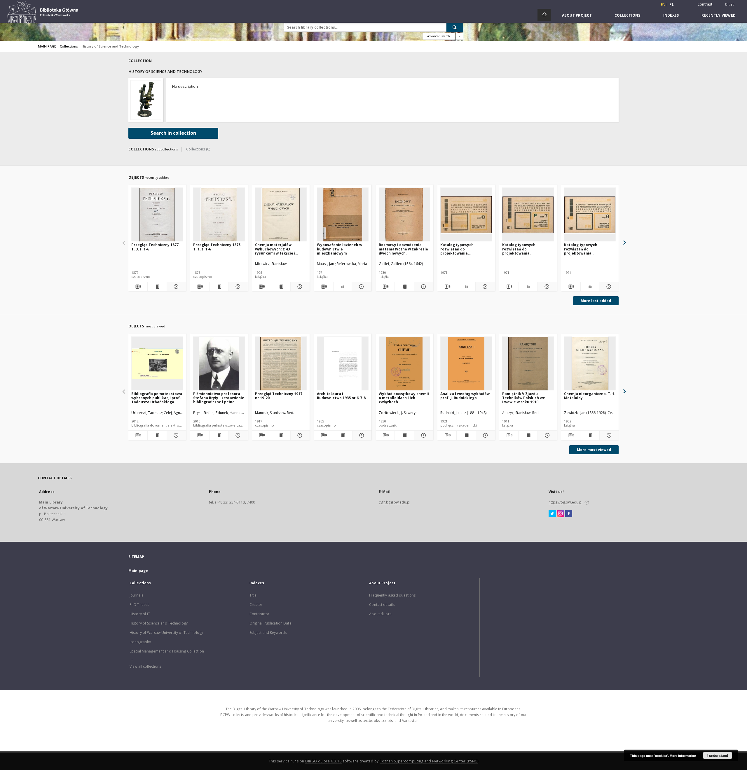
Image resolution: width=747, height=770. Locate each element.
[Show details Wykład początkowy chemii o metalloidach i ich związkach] (422, 435)
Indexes (671, 15)
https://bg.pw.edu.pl (565, 502)
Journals (136, 595)
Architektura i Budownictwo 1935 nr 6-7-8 (341, 395)
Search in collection (173, 133)
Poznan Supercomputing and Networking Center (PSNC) (429, 761)
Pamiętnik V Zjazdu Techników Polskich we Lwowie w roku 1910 (523, 397)
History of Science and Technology (159, 623)
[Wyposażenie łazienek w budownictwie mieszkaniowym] (342, 215)
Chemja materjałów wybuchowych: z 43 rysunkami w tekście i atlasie (275, 248)
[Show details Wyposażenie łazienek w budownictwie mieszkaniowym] (360, 286)
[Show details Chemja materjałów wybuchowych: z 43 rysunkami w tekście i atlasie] (299, 286)
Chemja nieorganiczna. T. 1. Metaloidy (589, 395)
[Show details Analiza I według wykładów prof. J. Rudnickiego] (484, 435)
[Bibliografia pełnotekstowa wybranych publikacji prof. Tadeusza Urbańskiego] (157, 364)
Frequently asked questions (392, 595)
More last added (596, 300)
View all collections (145, 666)
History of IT (140, 613)
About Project (577, 15)
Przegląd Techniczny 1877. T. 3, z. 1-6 (155, 246)
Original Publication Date (270, 623)
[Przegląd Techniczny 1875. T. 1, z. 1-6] (219, 215)
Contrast (704, 4)
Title (253, 595)
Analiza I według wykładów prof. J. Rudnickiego (465, 395)
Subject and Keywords (268, 632)
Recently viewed (718, 15)
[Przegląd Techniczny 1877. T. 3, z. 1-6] (157, 215)
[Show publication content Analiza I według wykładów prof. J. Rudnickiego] (466, 435)
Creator (256, 604)
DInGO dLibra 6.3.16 (323, 761)
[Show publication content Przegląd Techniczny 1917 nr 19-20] (280, 435)
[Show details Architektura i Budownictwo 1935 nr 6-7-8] (361, 435)
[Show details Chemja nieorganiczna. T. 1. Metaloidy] (608, 435)
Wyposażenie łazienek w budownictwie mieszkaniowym (339, 248)
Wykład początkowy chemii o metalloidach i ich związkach (404, 397)
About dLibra (380, 613)
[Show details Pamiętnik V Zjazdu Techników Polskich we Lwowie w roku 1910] (546, 435)
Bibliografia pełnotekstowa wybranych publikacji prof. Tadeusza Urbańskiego (156, 397)
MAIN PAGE (47, 46)
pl (672, 4)
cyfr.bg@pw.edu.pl (394, 502)
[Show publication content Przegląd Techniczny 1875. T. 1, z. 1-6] (219, 286)
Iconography (140, 641)
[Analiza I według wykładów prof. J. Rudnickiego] (466, 364)
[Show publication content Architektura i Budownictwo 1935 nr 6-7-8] (342, 435)
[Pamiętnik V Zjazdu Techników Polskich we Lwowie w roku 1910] (528, 364)
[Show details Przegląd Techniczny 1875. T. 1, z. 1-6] (237, 286)
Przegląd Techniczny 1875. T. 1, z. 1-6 (217, 246)
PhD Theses (139, 604)
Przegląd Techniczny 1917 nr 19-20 (278, 395)
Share (729, 4)
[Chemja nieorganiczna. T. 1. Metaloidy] (589, 364)
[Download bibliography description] (137, 286)
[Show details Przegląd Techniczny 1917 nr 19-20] (299, 435)
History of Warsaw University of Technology (166, 632)
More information (683, 755)
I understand (717, 755)
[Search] (454, 27)
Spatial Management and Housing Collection (167, 651)
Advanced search (438, 36)
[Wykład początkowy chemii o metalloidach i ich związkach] (404, 364)
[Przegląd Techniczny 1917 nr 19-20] (280, 364)
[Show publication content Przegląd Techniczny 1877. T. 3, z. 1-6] (157, 286)
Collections (627, 15)
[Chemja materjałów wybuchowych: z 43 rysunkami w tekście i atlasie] (280, 215)
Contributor (259, 613)
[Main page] (544, 15)
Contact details (382, 604)
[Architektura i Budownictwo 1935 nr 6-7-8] (342, 364)
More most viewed (594, 449)
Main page (138, 570)
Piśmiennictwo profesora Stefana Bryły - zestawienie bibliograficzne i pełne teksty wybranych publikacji (218, 397)
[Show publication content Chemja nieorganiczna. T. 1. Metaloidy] (589, 435)
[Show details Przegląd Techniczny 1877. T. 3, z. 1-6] (175, 286)
